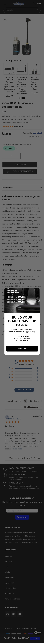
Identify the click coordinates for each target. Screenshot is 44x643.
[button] (37, 291)
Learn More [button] (22, 349)
